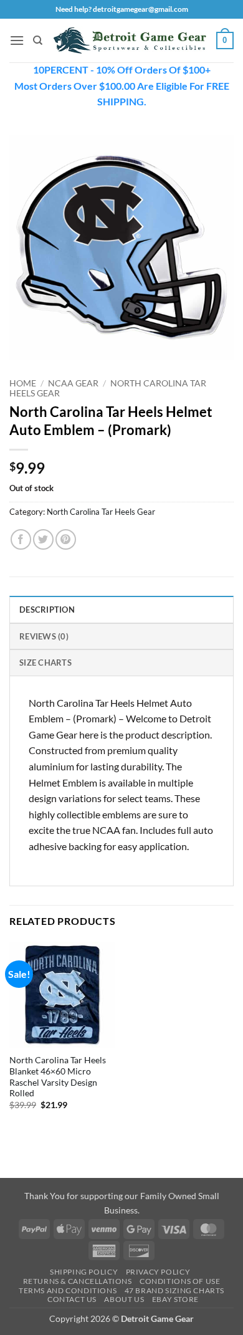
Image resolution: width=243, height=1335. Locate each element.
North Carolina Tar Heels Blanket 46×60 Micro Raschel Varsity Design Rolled (57, 1076)
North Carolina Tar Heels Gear (101, 512)
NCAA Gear (73, 383)
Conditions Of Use (180, 1281)
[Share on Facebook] (21, 539)
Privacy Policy (158, 1271)
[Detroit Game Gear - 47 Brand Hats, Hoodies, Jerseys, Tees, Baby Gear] (129, 40)
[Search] (37, 40)
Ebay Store (175, 1299)
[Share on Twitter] (43, 539)
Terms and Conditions (68, 1290)
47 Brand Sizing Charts (174, 1290)
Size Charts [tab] (45, 663)
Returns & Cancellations (77, 1281)
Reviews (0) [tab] (44, 636)
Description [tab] (47, 610)
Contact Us (72, 1299)
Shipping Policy (84, 1271)
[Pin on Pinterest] (65, 539)
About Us (124, 1299)
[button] (16, 40)
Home (22, 383)
